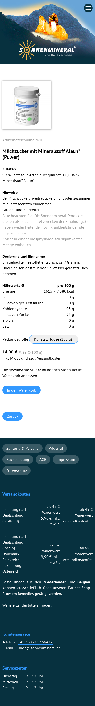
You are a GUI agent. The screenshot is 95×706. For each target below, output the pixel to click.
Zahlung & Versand (22, 448)
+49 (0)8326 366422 (35, 642)
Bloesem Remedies (18, 593)
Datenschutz (16, 470)
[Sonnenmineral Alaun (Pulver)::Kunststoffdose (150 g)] (26, 128)
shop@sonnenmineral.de (39, 648)
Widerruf (56, 448)
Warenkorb (11, 375)
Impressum (66, 459)
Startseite (47, 50)
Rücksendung (17, 459)
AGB (42, 459)
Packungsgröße (15, 339)
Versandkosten (49, 358)
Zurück (12, 416)
